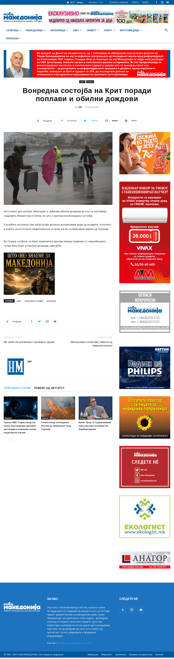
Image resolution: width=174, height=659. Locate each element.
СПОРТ (108, 30)
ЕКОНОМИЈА (57, 30)
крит (19, 301)
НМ (80, 107)
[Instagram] (162, 2)
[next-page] (11, 439)
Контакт (159, 654)
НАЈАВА (145, 2)
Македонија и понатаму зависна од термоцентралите (91, 344)
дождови (51, 301)
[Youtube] (167, 2)
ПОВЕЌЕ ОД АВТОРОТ (49, 388)
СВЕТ (76, 30)
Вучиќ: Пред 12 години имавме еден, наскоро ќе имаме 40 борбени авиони (95, 425)
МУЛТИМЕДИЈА (129, 30)
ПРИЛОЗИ (12, 38)
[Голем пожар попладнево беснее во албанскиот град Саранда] (58, 408)
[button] (166, 30)
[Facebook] (156, 2)
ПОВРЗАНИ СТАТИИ (17, 388)
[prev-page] (6, 439)
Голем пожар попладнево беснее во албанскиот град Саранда (56, 425)
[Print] (54, 321)
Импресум (93, 654)
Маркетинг (106, 654)
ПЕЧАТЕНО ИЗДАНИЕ (118, 2)
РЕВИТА (135, 2)
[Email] (47, 321)
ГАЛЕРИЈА (12, 30)
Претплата (120, 654)
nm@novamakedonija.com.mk (74, 643)
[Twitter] (39, 321)
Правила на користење (140, 654)
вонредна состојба (34, 301)
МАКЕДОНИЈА (34, 30)
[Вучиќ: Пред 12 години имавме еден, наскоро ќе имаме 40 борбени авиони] (95, 408)
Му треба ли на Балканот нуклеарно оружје (29, 342)
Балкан (90, 81)
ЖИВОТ (91, 30)
